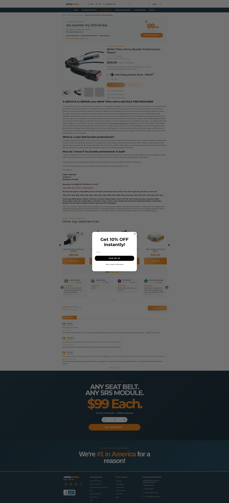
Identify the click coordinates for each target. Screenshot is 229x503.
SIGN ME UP (114, 258)
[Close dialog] (135, 234)
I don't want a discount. (114, 264)
